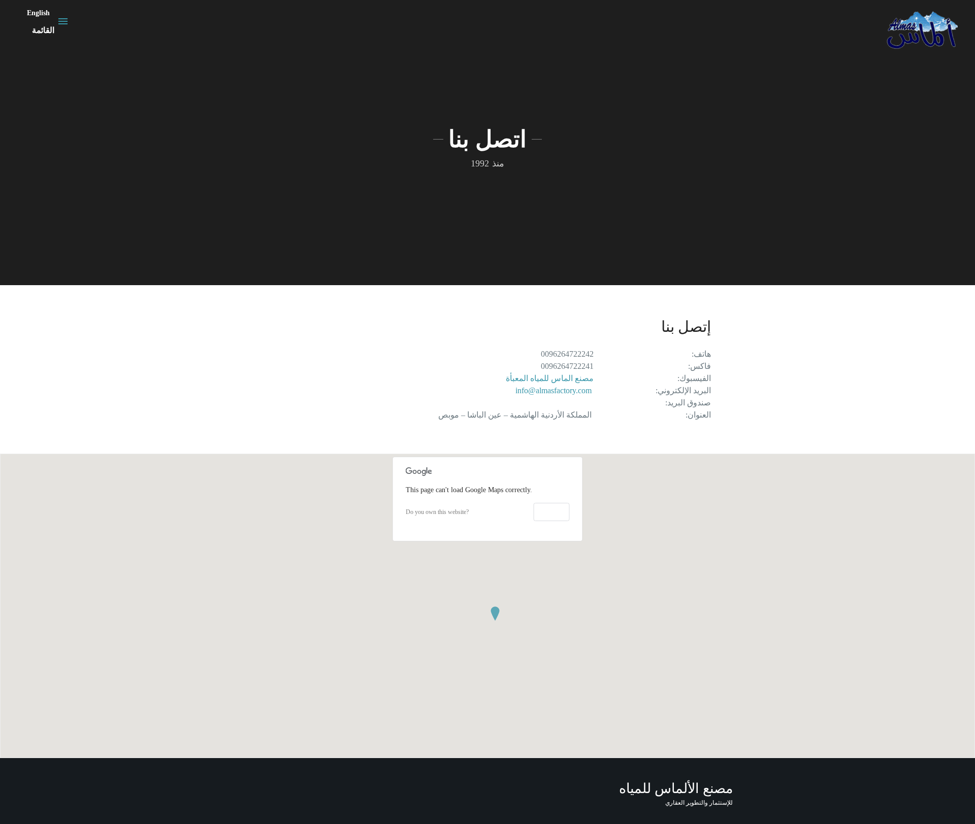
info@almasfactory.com (553, 390)
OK (551, 511)
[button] (495, 613)
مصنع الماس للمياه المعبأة (550, 378)
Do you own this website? (437, 512)
